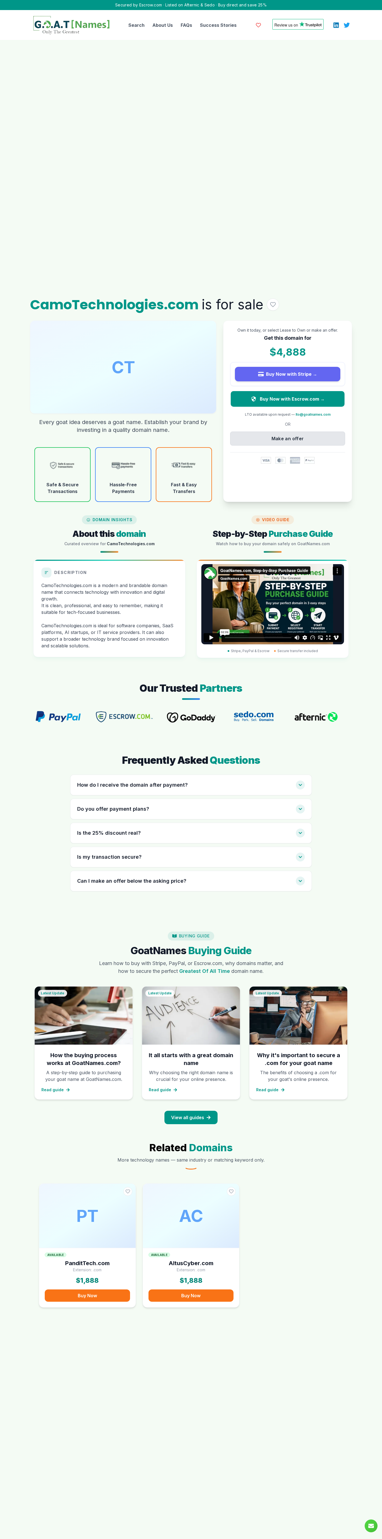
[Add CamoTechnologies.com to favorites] (273, 304)
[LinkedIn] (336, 25)
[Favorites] (258, 25)
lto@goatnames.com (313, 414)
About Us (162, 25)
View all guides (187, 1117)
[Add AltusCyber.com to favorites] (231, 1191)
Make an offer (288, 438)
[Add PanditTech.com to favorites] (127, 1191)
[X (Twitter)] (347, 25)
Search (136, 25)
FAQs (186, 25)
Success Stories (218, 25)
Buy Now (87, 1295)
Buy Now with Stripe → (291, 374)
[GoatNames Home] (71, 25)
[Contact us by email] (371, 1525)
